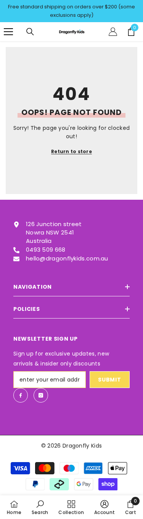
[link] (40, 507)
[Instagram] (41, 395)
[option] (71, 11)
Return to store (71, 151)
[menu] (8, 31)
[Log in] (113, 31)
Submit (109, 379)
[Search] (30, 31)
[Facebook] (20, 395)
